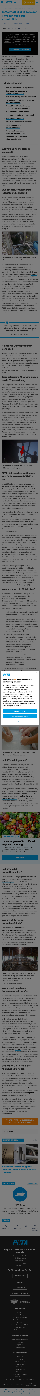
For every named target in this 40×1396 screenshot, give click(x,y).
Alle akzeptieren (20, 711)
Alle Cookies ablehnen (20, 716)
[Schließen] (36, 673)
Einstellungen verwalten (20, 721)
